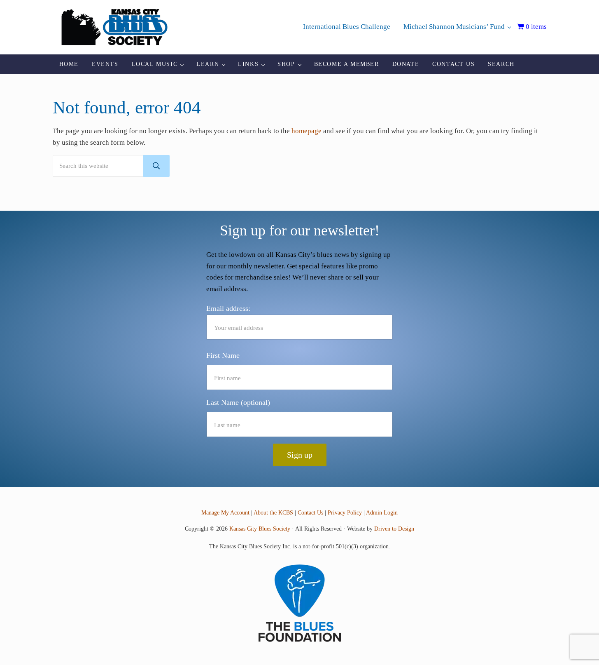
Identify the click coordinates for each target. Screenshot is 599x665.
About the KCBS (273, 512)
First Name (223, 355)
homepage (306, 131)
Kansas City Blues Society (259, 528)
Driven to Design (394, 528)
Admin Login (382, 512)
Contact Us (310, 512)
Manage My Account (225, 512)
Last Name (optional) (238, 402)
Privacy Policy (345, 512)
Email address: (228, 308)
